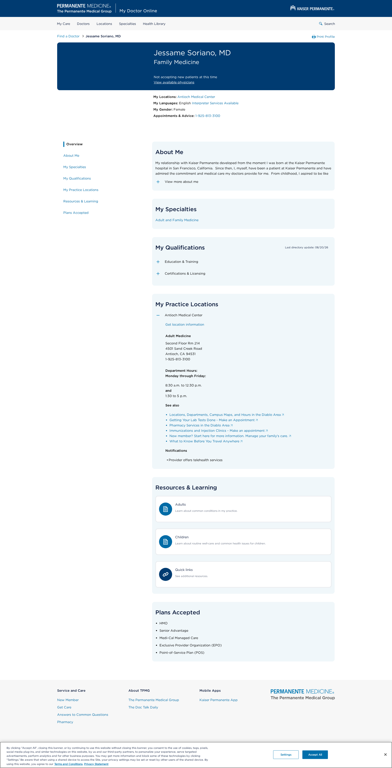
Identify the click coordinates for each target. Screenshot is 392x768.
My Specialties (74, 167)
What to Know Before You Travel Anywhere (204, 441)
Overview (74, 144)
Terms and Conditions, (68, 763)
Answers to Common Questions (82, 715)
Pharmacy (65, 722)
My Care (63, 24)
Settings (286, 754)
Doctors (83, 24)
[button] (243, 181)
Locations (104, 24)
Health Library (154, 24)
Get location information (184, 324)
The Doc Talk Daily (143, 707)
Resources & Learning (80, 201)
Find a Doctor (68, 36)
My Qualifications (77, 178)
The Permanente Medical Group (153, 700)
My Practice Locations (80, 190)
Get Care (64, 707)
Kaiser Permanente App (218, 700)
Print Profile (326, 37)
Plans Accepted (76, 213)
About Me (71, 156)
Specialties (127, 24)
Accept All (315, 754)
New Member (68, 700)
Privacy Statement (96, 763)
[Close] (385, 754)
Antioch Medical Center (196, 97)
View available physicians (174, 82)
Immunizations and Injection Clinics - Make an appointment (217, 431)
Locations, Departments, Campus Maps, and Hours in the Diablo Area (225, 415)
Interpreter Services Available (215, 103)
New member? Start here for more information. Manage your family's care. (228, 436)
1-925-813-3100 (207, 116)
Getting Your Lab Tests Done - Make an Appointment (212, 420)
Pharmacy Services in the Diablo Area (199, 425)
